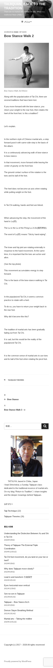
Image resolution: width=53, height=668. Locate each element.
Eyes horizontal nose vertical (17, 585)
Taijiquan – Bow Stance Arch (16, 602)
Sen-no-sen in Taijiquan (14, 594)
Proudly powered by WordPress (17, 661)
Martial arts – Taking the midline (18, 619)
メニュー (28, 22)
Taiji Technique (10, 511)
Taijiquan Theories (16, 380)
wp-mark (23, 32)
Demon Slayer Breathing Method (18, 610)
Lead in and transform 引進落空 (18, 577)
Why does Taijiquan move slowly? (19, 568)
